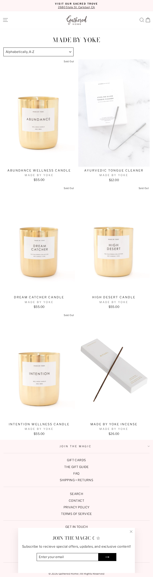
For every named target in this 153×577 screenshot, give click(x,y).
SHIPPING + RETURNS (76, 480)
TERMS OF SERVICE (76, 514)
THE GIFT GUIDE (76, 467)
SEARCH (76, 494)
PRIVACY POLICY (77, 507)
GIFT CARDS (76, 460)
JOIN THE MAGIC (75, 446)
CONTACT (76, 501)
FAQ (76, 473)
